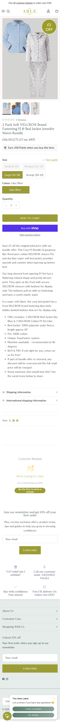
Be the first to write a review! (29, 490)
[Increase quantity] (17, 205)
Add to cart (30, 218)
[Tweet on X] (10, 420)
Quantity (7, 198)
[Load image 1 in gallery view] (30, 58)
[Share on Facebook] (14, 420)
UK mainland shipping (22, 3)
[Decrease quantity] (5, 205)
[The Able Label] (30, 11)
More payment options (30, 235)
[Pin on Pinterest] (17, 420)
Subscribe (30, 550)
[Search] (9, 11)
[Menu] (3, 11)
